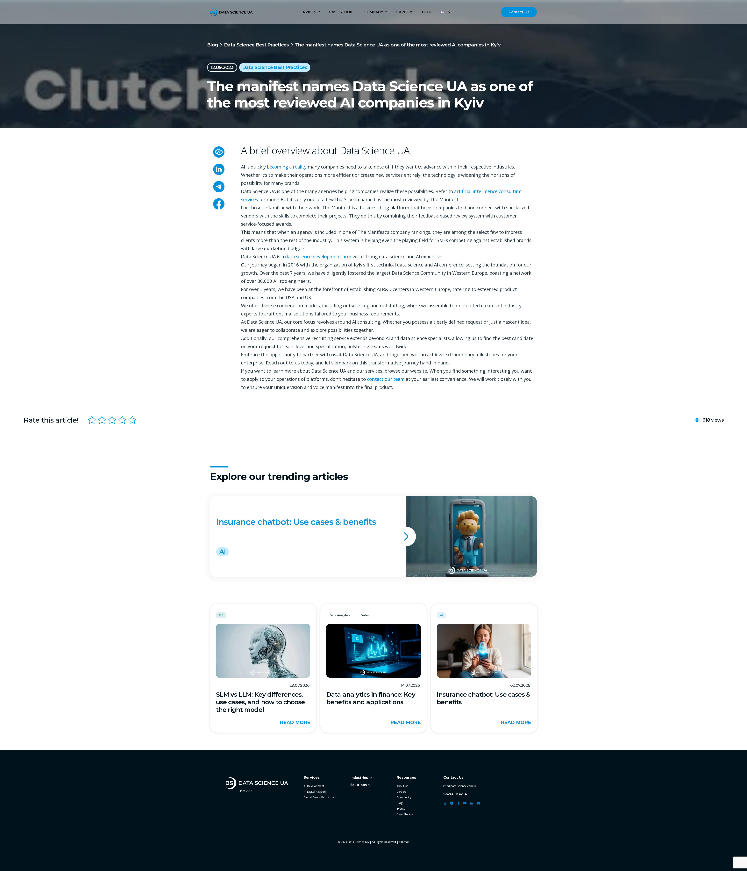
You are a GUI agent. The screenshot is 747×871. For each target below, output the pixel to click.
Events (401, 808)
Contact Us (519, 12)
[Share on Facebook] (218, 204)
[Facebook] (458, 803)
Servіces (307, 12)
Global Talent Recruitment (320, 797)
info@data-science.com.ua (460, 786)
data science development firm (318, 256)
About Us (402, 786)
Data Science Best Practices (256, 45)
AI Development (314, 786)
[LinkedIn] (471, 803)
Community (404, 797)
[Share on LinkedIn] (218, 170)
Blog (427, 12)
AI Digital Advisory (315, 791)
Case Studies (342, 12)
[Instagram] (445, 803)
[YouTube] (465, 803)
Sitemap (404, 842)
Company (373, 12)
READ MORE (295, 722)
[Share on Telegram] (218, 187)
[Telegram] (451, 803)
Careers (404, 12)
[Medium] (478, 803)
